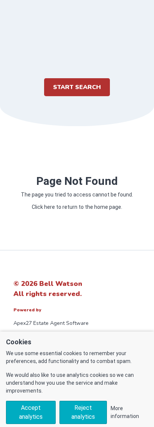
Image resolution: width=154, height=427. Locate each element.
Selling (77, 136)
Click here (43, 207)
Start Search (77, 87)
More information (125, 412)
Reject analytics (83, 412)
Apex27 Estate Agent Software (51, 323)
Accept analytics (31, 412)
